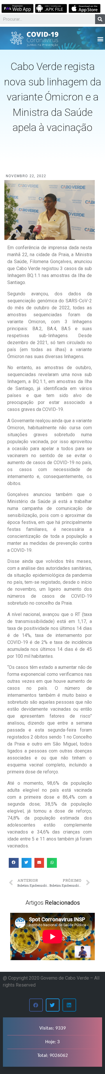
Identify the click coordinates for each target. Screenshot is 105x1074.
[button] (100, 39)
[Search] (100, 19)
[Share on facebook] (14, 863)
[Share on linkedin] (69, 1005)
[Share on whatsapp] (52, 863)
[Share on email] (39, 863)
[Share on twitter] (27, 863)
